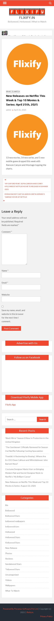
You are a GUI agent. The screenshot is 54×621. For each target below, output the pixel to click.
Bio (6, 505)
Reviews (9, 558)
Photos (8, 553)
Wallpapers (10, 585)
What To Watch (13, 91)
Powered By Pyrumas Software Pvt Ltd (20, 609)
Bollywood (10, 510)
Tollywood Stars (12, 569)
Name (5, 270)
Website (6, 294)
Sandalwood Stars (13, 564)
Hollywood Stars (12, 537)
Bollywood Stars (12, 516)
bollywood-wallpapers (15, 521)
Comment (7, 231)
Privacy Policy (46, 616)
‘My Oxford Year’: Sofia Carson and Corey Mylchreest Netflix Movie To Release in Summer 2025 (26, 186)
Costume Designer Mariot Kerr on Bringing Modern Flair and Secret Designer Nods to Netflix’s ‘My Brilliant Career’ (24, 473)
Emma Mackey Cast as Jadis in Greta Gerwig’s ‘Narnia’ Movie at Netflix (25, 195)
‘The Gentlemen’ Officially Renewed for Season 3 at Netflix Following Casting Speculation (26, 449)
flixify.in (29, 612)
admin (8, 110)
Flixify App (10, 404)
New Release (11, 548)
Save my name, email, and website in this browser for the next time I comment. (13, 316)
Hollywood (10, 532)
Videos (8, 580)
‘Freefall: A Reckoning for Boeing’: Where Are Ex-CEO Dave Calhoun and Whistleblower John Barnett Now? (26, 460)
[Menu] (4, 3)
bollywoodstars (12, 526)
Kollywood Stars (12, 542)
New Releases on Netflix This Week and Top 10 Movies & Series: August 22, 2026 (26, 484)
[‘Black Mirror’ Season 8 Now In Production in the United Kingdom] (5, 32)
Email (5, 282)
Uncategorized (12, 574)
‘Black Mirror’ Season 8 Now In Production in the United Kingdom (27, 440)
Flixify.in (27, 18)
